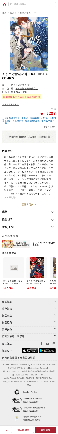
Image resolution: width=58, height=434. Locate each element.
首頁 (4, 12)
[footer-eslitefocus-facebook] (42, 343)
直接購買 (45, 430)
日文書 (13, 12)
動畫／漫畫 (25, 12)
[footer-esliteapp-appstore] (30, 350)
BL (35, 12)
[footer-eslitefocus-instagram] (54, 343)
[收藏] (7, 430)
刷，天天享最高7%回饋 (21, 96)
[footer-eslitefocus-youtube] (48, 343)
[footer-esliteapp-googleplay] (47, 350)
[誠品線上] (4, 4)
